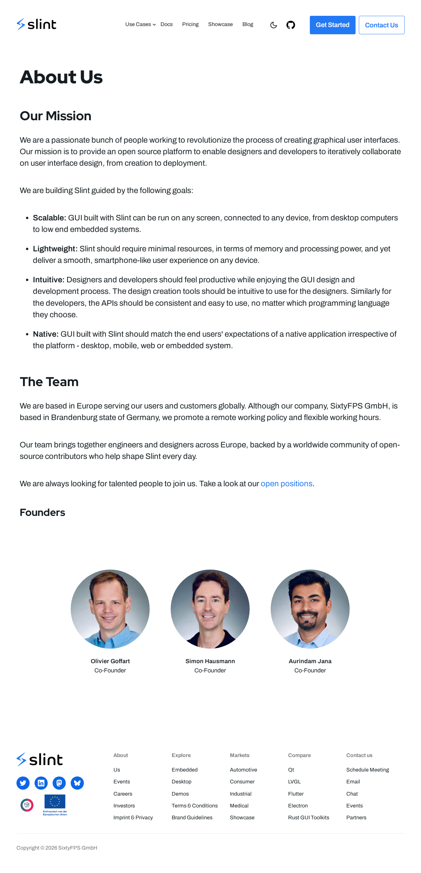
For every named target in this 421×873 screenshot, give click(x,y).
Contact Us (381, 25)
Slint (36, 25)
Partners (356, 817)
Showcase (220, 24)
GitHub (290, 24)
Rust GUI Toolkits (308, 817)
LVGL (294, 781)
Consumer (242, 781)
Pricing (190, 24)
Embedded (185, 770)
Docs (167, 24)
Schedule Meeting (367, 770)
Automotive (243, 770)
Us (116, 770)
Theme (273, 24)
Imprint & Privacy (133, 817)
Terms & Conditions (195, 805)
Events (121, 781)
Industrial (241, 794)
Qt (291, 770)
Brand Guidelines (192, 817)
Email (353, 781)
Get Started (333, 24)
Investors (124, 805)
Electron (298, 805)
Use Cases (138, 24)
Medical (239, 805)
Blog (247, 24)
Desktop (181, 781)
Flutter (296, 794)
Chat (352, 794)
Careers (122, 794)
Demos (180, 794)
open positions (286, 483)
